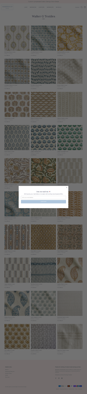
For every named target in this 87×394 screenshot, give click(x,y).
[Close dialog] (67, 187)
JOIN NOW (43, 201)
